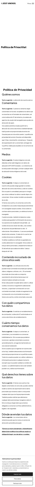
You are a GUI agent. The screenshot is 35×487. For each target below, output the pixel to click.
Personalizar (17, 479)
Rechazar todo (17, 483)
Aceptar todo (17, 474)
